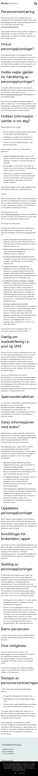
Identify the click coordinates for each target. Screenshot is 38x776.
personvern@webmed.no (10, 27)
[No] (35, 769)
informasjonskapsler (13, 214)
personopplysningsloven (14, 94)
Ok (15, 773)
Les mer (22, 773)
